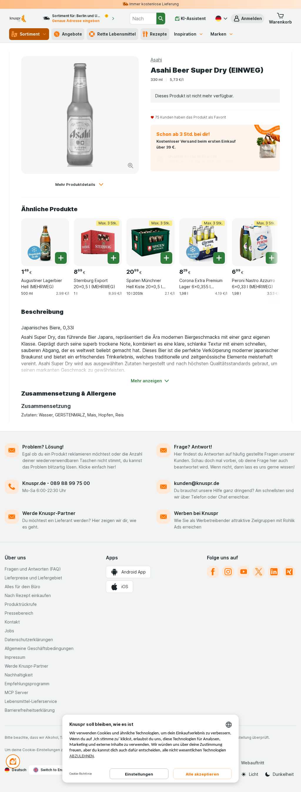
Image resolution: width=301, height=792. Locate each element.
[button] (247, 18)
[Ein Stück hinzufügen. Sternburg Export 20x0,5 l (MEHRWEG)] (113, 258)
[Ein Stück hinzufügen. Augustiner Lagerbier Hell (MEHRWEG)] (61, 258)
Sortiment (30, 33)
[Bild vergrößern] (130, 165)
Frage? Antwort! (193, 447)
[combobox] (143, 18)
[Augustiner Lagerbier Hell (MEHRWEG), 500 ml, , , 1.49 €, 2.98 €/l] (45, 242)
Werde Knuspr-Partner (49, 513)
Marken (218, 33)
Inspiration (185, 33)
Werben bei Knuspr (196, 513)
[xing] (289, 572)
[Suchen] (160, 18)
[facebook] (213, 572)
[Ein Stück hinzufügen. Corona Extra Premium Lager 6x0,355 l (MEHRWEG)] (219, 258)
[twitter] (259, 572)
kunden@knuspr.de (196, 483)
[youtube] (243, 572)
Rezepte (158, 33)
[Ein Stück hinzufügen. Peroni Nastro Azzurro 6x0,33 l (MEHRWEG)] (271, 258)
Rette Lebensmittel (116, 33)
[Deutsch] (220, 18)
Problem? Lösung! (43, 447)
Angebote (72, 33)
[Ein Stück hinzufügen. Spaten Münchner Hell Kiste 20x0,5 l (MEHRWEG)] (166, 258)
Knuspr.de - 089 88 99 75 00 (56, 483)
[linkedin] (274, 572)
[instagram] (228, 572)
